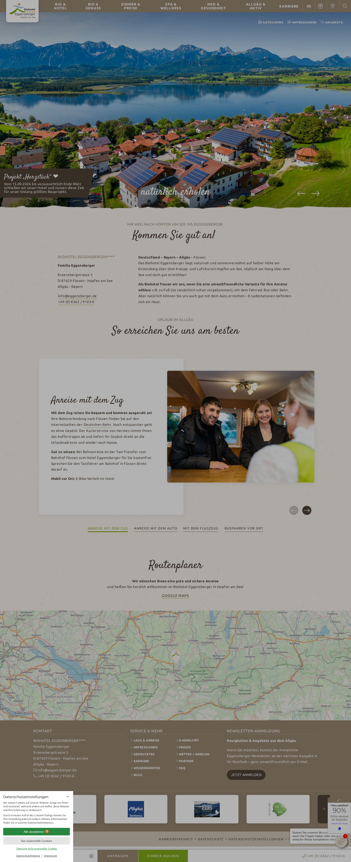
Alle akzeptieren (34, 831)
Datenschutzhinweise (28, 856)
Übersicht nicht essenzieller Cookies (36, 848)
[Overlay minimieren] (67, 796)
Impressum (50, 856)
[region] (36, 813)
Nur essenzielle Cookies (36, 840)
